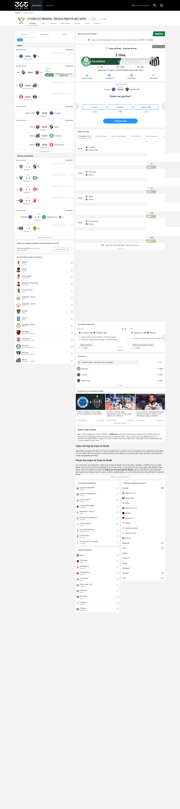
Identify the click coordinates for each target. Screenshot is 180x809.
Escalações (109, 78)
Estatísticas (132, 78)
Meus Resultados (142, 5)
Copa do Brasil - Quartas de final (123, 48)
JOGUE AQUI (120, 121)
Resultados (36, 5)
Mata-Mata (154, 78)
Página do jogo (87, 78)
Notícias (49, 5)
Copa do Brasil (120, 84)
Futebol (17, 13)
